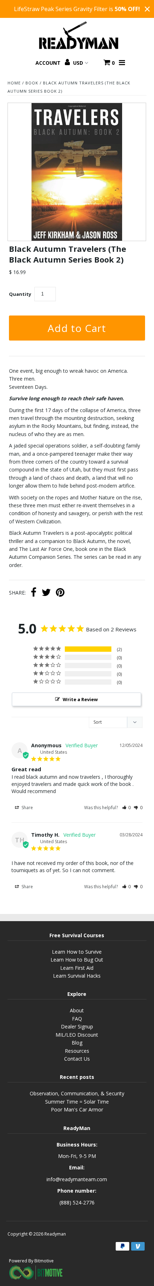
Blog (77, 1042)
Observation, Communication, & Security (77, 1093)
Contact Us (77, 1058)
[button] (126, 808)
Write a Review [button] (80, 699)
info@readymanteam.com (77, 1179)
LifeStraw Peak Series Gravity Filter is (77, 9)
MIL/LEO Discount (77, 1034)
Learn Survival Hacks (77, 975)
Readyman (55, 1234)
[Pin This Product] (60, 593)
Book (31, 82)
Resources (77, 1050)
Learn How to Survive (77, 951)
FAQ (77, 1018)
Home (14, 82)
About (77, 1010)
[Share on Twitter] (46, 593)
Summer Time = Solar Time (77, 1101)
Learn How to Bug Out (76, 959)
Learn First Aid (76, 967)
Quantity (20, 294)
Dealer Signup (77, 1026)
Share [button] (26, 808)
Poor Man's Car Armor (77, 1109)
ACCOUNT (48, 62)
